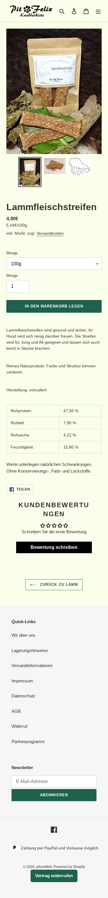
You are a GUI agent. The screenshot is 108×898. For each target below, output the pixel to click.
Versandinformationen (32, 665)
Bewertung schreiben (54, 547)
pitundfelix (44, 867)
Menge (12, 253)
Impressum (22, 680)
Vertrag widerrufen (54, 875)
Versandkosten (50, 233)
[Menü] (98, 11)
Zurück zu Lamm (58, 584)
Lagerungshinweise (30, 650)
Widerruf (19, 726)
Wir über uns (23, 635)
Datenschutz (23, 695)
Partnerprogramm (28, 741)
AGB (16, 711)
